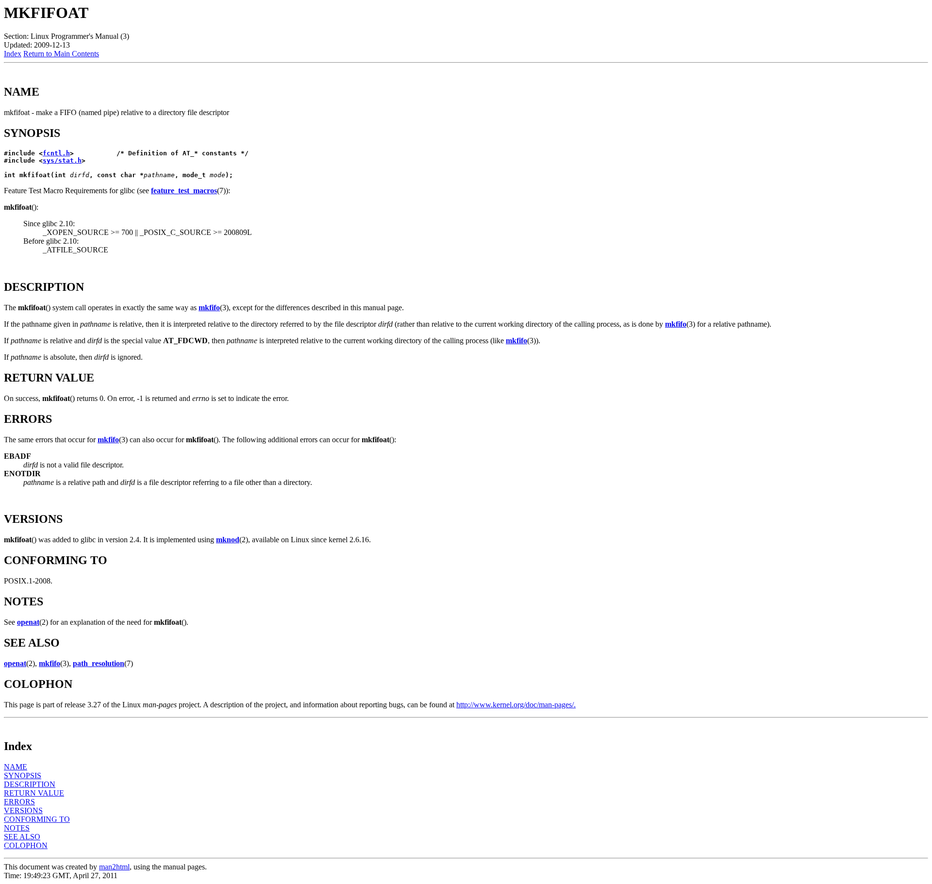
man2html (114, 867)
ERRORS (19, 802)
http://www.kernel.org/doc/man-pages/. (516, 705)
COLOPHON (26, 845)
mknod (227, 539)
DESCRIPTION (29, 784)
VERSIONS (23, 810)
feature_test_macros (184, 190)
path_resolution (98, 663)
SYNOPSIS (22, 775)
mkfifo (209, 307)
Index (12, 54)
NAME (15, 767)
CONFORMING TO (37, 819)
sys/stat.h (62, 160)
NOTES (17, 828)
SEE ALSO (22, 837)
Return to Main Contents (61, 54)
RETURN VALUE (34, 793)
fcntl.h (56, 153)
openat (28, 622)
